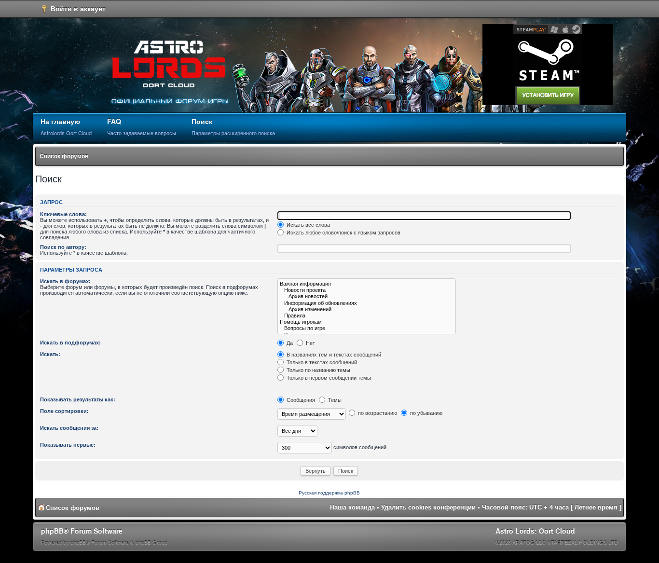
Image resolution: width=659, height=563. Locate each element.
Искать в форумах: (65, 281)
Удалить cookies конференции (428, 507)
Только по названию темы (317, 370)
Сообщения (300, 400)
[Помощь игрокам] (366, 322)
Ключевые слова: (63, 214)
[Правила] (366, 316)
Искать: (50, 354)
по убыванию (425, 413)
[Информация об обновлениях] (366, 303)
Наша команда (352, 507)
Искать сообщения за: (69, 428)
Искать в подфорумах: (70, 342)
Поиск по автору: (63, 247)
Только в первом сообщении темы (328, 378)
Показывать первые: (68, 445)
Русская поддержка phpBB (329, 492)
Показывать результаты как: (77, 399)
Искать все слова (307, 225)
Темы (334, 400)
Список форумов (64, 156)
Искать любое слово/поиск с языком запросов (342, 232)
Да (289, 343)
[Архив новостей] (366, 296)
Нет (309, 343)
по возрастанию (377, 413)
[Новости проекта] (366, 290)
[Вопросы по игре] (366, 328)
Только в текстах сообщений (321, 362)
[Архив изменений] (366, 309)
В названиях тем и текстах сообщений (333, 354)
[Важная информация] (366, 284)
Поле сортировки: (64, 411)
